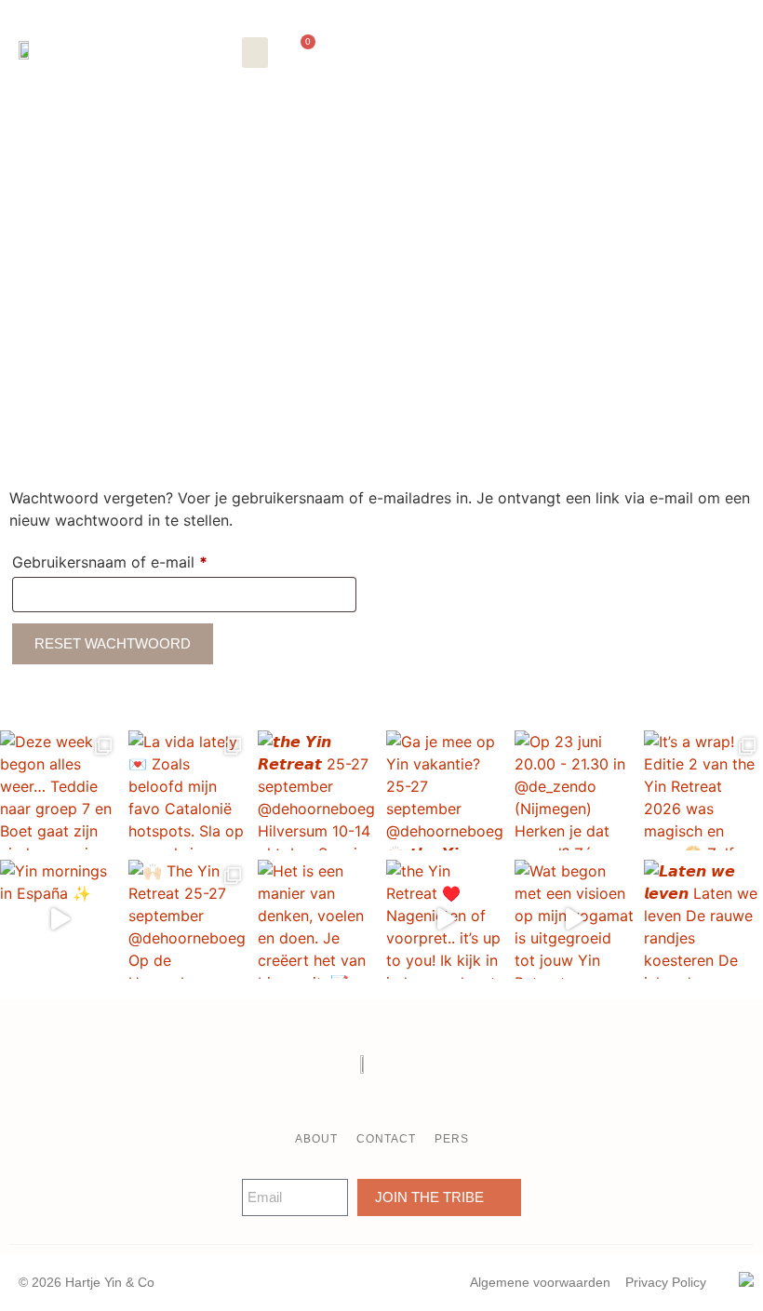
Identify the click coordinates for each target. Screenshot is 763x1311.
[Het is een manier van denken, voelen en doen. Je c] (317, 919)
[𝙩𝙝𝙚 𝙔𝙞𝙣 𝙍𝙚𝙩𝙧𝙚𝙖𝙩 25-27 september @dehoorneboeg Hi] (317, 789)
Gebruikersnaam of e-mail (133, 559)
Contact (386, 1138)
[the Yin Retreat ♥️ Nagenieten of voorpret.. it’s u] (445, 919)
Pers (452, 1138)
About (316, 1138)
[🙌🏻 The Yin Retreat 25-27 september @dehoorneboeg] (188, 919)
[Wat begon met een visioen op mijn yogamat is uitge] (574, 919)
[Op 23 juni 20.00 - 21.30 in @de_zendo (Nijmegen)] (574, 789)
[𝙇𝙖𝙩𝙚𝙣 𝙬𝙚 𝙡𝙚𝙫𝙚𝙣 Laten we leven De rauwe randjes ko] (703, 919)
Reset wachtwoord (112, 643)
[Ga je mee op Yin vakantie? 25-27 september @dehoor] (445, 789)
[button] (255, 52)
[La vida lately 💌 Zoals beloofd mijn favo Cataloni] (188, 789)
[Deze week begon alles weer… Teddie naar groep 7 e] (59, 789)
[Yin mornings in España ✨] (59, 919)
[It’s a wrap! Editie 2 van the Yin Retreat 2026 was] (703, 789)
